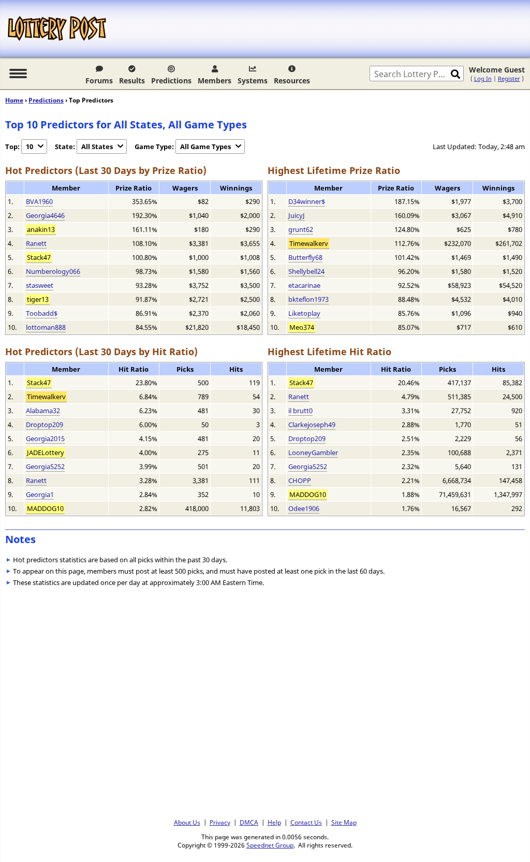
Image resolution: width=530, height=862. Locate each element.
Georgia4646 (45, 215)
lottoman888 (46, 327)
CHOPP (299, 480)
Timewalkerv (308, 243)
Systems (253, 80)
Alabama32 (43, 410)
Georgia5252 (45, 466)
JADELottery (45, 452)
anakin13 (41, 229)
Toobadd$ (41, 313)
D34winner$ (306, 201)
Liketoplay (304, 313)
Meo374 (301, 327)
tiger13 (38, 299)
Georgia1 (40, 494)
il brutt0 (300, 410)
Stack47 (39, 257)
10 (29, 146)
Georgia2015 (45, 438)
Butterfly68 (305, 257)
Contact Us (306, 822)
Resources (292, 80)
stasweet (39, 285)
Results (132, 80)
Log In (483, 78)
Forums (99, 80)
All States (97, 146)
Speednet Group (269, 845)
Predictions (171, 80)
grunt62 (300, 229)
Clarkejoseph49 (311, 424)
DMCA (249, 822)
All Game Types (205, 146)
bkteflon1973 (308, 299)
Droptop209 (44, 424)
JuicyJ (296, 215)
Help (274, 822)
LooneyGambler (313, 452)
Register (509, 78)
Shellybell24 (306, 271)
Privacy (220, 822)
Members (214, 80)
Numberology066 (53, 271)
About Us (187, 822)
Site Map (344, 822)
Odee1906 (303, 508)
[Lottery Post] (57, 28)
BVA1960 (39, 201)
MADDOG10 (45, 508)
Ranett (36, 243)
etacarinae (304, 285)
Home (14, 100)
